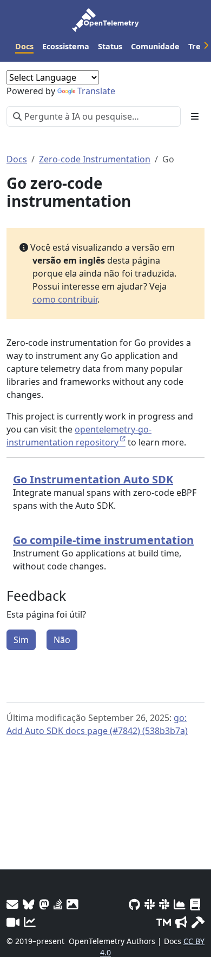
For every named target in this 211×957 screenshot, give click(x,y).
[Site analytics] (30, 922)
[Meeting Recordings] (12, 922)
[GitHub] (134, 904)
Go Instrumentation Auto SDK (93, 479)
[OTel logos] (72, 904)
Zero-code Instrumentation (94, 159)
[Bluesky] (29, 904)
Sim (21, 640)
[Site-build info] (198, 922)
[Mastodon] (44, 904)
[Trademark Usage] (163, 922)
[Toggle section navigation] (194, 116)
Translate (96, 91)
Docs (16, 159)
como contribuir (64, 299)
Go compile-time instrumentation (103, 540)
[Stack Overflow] (58, 904)
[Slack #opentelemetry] (164, 904)
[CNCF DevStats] (180, 904)
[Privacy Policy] (195, 904)
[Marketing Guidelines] (181, 922)
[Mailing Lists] (12, 904)
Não (62, 640)
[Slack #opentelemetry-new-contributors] (149, 904)
